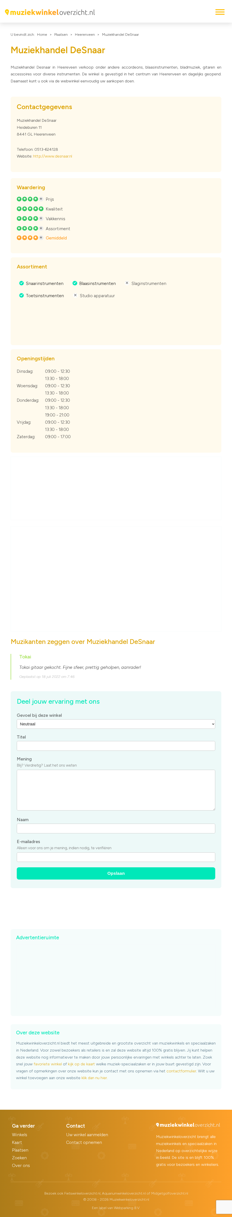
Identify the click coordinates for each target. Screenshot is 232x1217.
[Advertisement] (116, 488)
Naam (23, 819)
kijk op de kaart (81, 1064)
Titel (21, 737)
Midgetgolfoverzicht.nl (169, 1193)
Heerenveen (85, 34)
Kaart (17, 1142)
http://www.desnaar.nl (52, 156)
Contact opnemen (84, 1142)
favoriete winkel (48, 1064)
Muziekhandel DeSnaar (120, 34)
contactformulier (181, 1071)
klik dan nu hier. (95, 1077)
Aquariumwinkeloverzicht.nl (124, 1193)
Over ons (21, 1165)
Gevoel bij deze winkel (39, 715)
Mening (24, 759)
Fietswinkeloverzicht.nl (82, 1193)
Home (42, 34)
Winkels (19, 1134)
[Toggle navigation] (219, 12)
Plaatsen (61, 34)
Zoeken (19, 1157)
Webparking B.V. (127, 1208)
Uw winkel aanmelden (87, 1134)
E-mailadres (28, 841)
